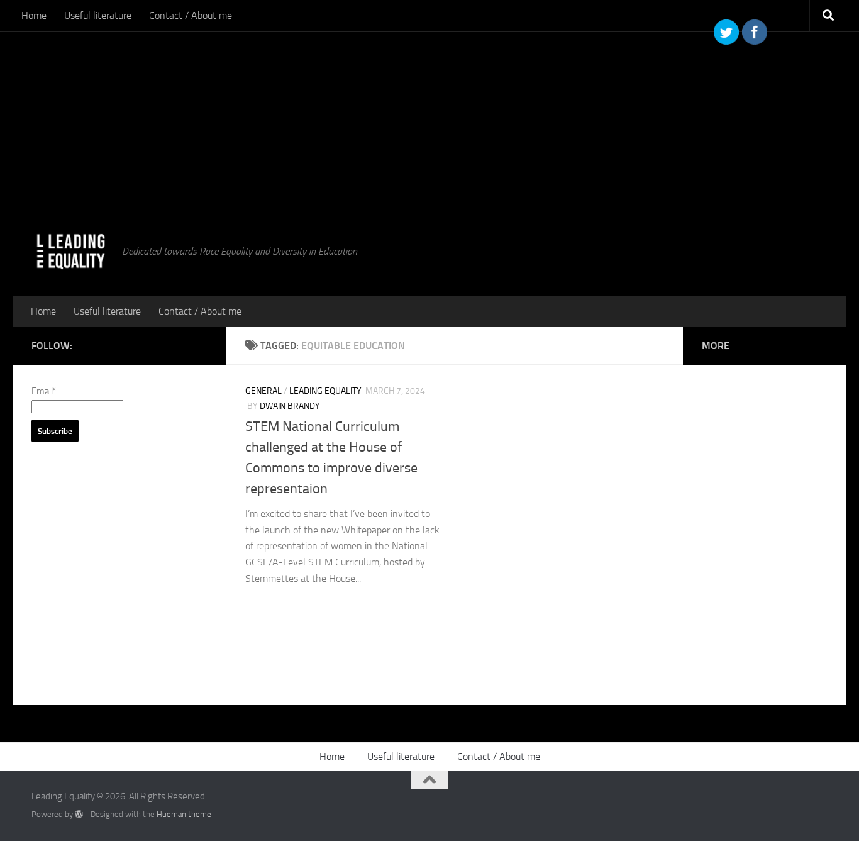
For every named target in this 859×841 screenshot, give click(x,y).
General (263, 391)
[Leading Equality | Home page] (70, 251)
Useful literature (97, 15)
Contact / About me (190, 15)
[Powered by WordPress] (79, 814)
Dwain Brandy (290, 406)
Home (34, 15)
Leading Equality (325, 391)
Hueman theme (184, 814)
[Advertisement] (377, 88)
